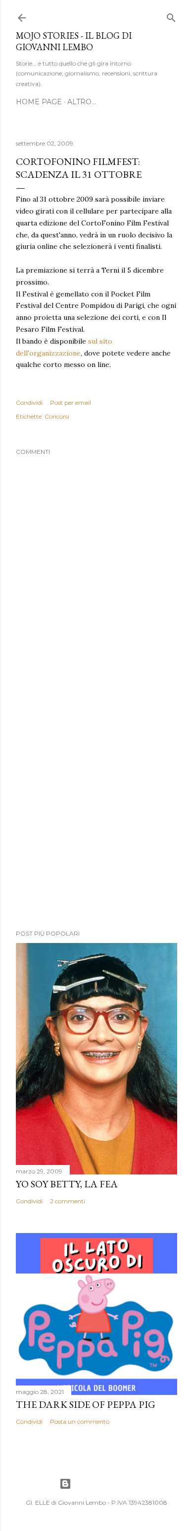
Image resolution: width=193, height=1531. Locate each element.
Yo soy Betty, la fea (67, 1183)
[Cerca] (171, 15)
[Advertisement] (96, 808)
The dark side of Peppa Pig (85, 1404)
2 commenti (67, 1201)
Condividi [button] (29, 402)
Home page (39, 101)
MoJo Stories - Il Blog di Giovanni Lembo (74, 41)
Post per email (70, 402)
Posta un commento (79, 1421)
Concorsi (57, 416)
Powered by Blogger (104, 1483)
